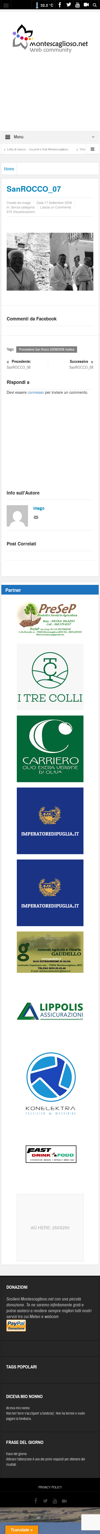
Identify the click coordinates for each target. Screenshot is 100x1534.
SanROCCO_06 (19, 364)
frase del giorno (16, 1454)
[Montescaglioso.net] (50, 37)
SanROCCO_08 (81, 364)
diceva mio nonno (18, 1408)
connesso (36, 392)
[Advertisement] (50, 88)
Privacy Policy (50, 1487)
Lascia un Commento (55, 207)
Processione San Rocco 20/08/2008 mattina (46, 349)
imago (39, 508)
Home (9, 169)
